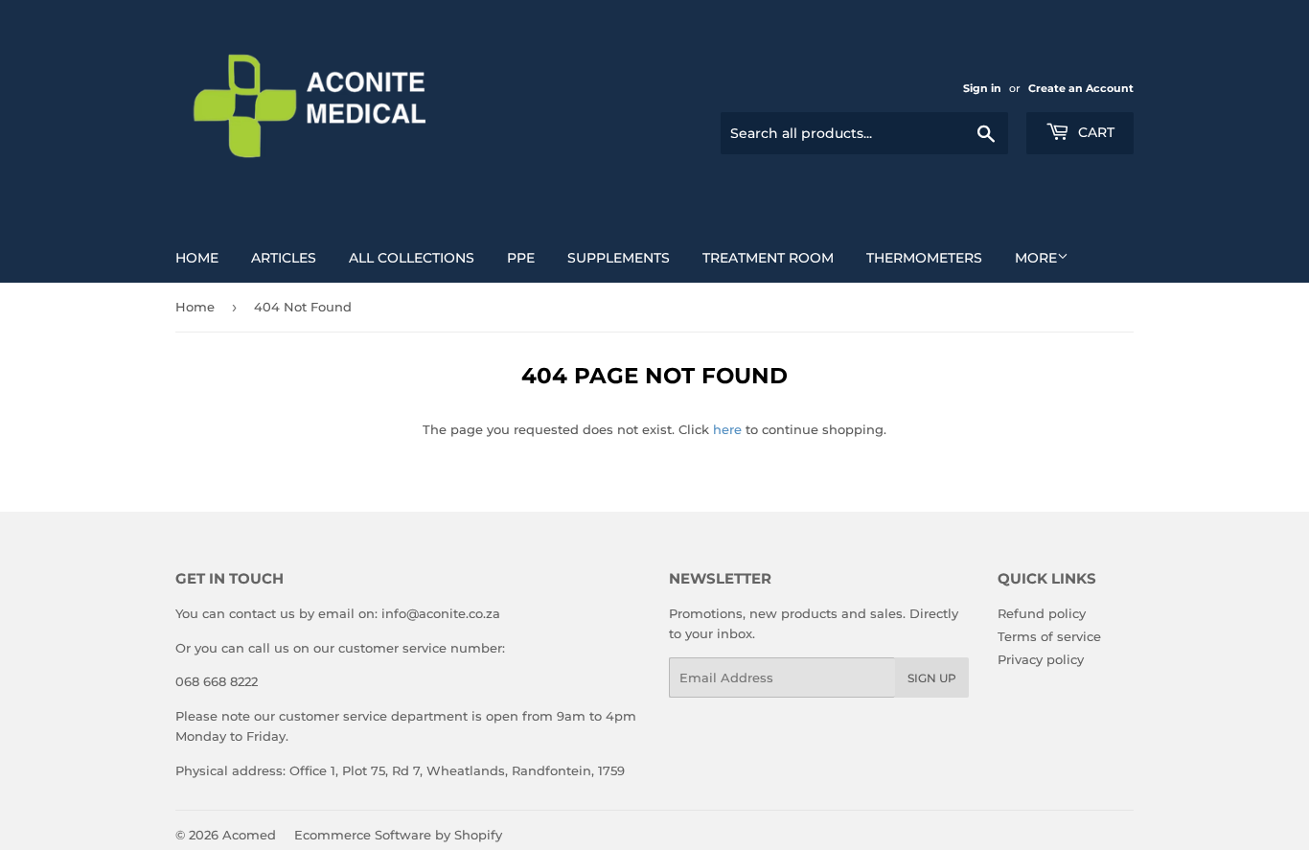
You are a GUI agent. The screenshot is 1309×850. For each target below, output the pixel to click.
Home (196, 257)
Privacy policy (1041, 659)
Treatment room (768, 257)
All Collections (411, 257)
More (1036, 257)
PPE (521, 257)
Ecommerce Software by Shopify (398, 834)
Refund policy (1042, 613)
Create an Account (1081, 88)
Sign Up (931, 678)
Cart (1094, 132)
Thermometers (924, 257)
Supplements (618, 257)
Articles (283, 257)
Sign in (982, 88)
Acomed (249, 834)
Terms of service (1049, 636)
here (727, 429)
